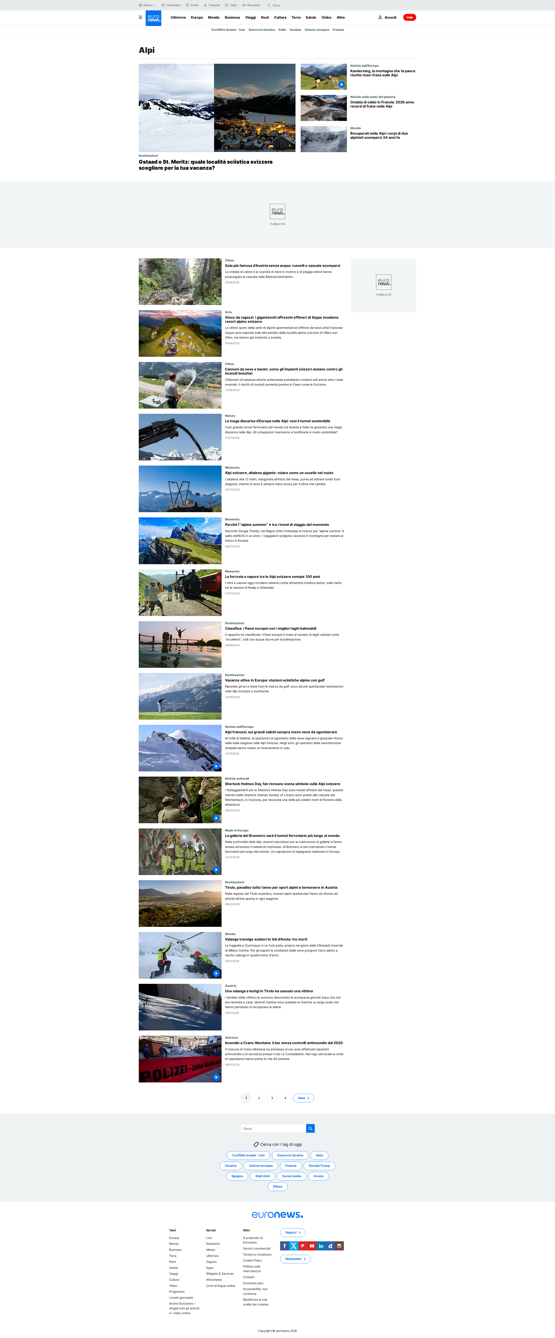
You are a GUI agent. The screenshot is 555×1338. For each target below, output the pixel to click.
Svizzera (231, 1037)
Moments (232, 467)
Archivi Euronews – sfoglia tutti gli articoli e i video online (184, 1308)
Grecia (318, 1176)
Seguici (211, 1261)
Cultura (280, 17)
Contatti (248, 1277)
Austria (230, 986)
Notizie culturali (237, 778)
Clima (229, 260)
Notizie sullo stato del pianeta (372, 96)
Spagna (237, 1176)
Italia (282, 29)
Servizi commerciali (256, 1248)
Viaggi (250, 17)
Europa (197, 17)
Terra (296, 17)
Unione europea (317, 29)
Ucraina (295, 29)
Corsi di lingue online (220, 1285)
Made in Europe (237, 830)
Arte (228, 312)
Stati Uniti (262, 1176)
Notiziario (213, 1243)
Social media (291, 1176)
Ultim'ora (178, 17)
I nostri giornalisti (181, 1297)
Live (410, 17)
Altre (246, 1230)
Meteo (210, 1250)
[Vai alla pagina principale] (153, 18)
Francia (338, 29)
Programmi (176, 1291)
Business (232, 17)
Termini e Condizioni (257, 1254)
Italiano (147, 5)
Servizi (211, 1230)
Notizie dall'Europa (364, 65)
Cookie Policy (252, 1260)
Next (265, 17)
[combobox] (291, 5)
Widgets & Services (220, 1273)
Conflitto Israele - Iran (228, 29)
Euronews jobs (253, 1283)
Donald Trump (319, 1165)
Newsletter (294, 1259)
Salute (311, 17)
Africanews (214, 1279)
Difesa (277, 1186)
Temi (172, 1230)
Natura (230, 415)
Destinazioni (148, 155)
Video (326, 17)
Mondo (213, 17)
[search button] (269, 5)
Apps (210, 1268)
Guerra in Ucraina (262, 29)
